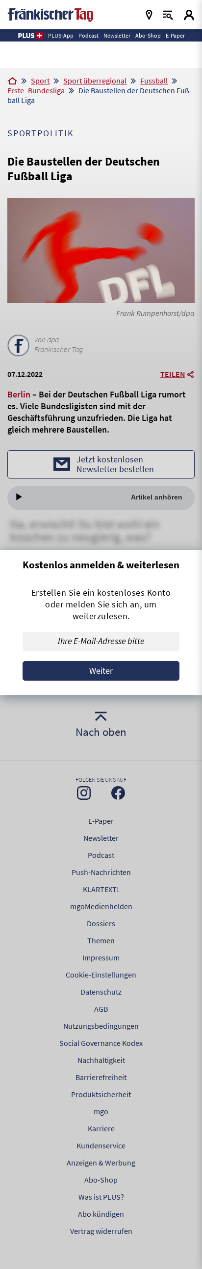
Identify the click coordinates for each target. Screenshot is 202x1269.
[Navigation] (149, 15)
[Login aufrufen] (189, 15)
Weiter (101, 670)
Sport (40, 80)
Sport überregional (94, 80)
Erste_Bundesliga (36, 90)
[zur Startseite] (50, 14)
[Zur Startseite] (12, 81)
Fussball (154, 80)
